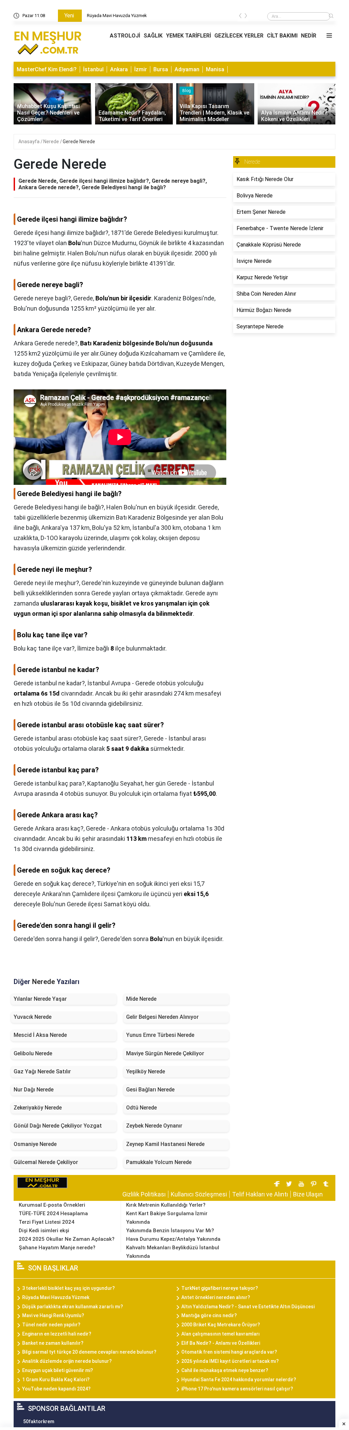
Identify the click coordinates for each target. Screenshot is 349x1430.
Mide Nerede (141, 999)
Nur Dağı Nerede (34, 1089)
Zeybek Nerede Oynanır (154, 1125)
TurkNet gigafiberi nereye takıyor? (219, 1288)
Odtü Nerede (141, 1107)
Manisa (215, 69)
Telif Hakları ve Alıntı (260, 1194)
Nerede (51, 141)
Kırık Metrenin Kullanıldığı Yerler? (166, 1205)
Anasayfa (29, 141)
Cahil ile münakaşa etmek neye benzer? (224, 1370)
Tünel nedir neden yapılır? (51, 1324)
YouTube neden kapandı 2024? (56, 1388)
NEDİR (308, 35)
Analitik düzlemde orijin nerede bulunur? (67, 1361)
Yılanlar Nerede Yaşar (40, 999)
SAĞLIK (153, 35)
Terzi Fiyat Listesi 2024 (46, 1222)
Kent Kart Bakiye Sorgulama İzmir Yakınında (167, 1217)
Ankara (119, 69)
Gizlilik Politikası (144, 1194)
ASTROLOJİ (125, 35)
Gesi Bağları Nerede (150, 1089)
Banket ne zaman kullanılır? (53, 1343)
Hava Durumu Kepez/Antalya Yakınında (173, 1239)
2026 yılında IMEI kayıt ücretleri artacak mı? (230, 1361)
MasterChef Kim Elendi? (47, 69)
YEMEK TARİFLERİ (188, 35)
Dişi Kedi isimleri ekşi (44, 1230)
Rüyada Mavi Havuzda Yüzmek (117, 15)
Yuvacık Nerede (32, 1017)
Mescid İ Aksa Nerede (40, 1035)
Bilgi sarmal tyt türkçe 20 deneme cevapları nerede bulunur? (89, 1352)
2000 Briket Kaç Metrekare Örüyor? (220, 1324)
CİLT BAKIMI (282, 35)
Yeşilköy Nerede (145, 1071)
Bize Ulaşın (308, 1194)
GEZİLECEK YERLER (238, 35)
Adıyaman (186, 69)
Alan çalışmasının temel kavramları (220, 1334)
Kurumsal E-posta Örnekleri (52, 1205)
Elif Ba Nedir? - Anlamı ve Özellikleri (220, 1343)
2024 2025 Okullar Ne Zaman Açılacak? (67, 1239)
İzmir (140, 69)
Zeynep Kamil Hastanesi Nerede (165, 1144)
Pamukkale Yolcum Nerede (159, 1162)
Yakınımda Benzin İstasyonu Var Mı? (170, 1230)
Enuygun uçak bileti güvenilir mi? (57, 1370)
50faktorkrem (38, 1421)
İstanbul (93, 69)
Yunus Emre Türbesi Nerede (160, 1035)
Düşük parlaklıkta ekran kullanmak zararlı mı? (72, 1306)
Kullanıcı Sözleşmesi (199, 1194)
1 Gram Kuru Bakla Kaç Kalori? (56, 1379)
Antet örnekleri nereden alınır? (215, 1297)
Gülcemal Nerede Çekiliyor (46, 1162)
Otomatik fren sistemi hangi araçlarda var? (229, 1352)
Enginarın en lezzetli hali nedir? (56, 1334)
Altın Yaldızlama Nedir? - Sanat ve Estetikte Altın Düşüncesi (248, 1306)
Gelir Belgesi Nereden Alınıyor (162, 1017)
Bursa (160, 69)
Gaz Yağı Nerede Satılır (42, 1071)
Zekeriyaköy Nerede (38, 1107)
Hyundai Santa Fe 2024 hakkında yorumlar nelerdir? (238, 1379)
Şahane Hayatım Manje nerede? (57, 1248)
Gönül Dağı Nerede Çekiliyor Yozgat (58, 1125)
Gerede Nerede (79, 141)
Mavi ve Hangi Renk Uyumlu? (53, 1315)
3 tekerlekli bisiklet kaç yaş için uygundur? (68, 1288)
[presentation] (240, 16)
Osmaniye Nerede (35, 1144)
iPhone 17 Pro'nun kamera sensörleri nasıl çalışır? (237, 1388)
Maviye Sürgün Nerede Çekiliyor (165, 1053)
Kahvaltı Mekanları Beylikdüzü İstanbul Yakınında (172, 1252)
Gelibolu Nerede (33, 1053)
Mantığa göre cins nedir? (209, 1315)
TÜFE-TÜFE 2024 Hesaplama (53, 1213)
